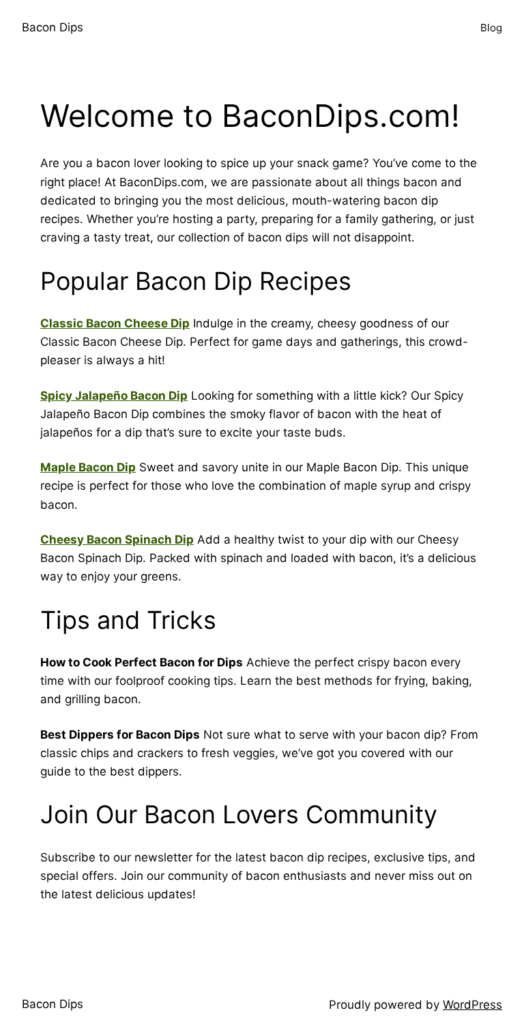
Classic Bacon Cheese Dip (115, 323)
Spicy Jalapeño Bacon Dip (114, 395)
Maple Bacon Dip (88, 467)
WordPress (472, 1004)
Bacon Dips (52, 27)
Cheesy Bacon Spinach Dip (117, 539)
